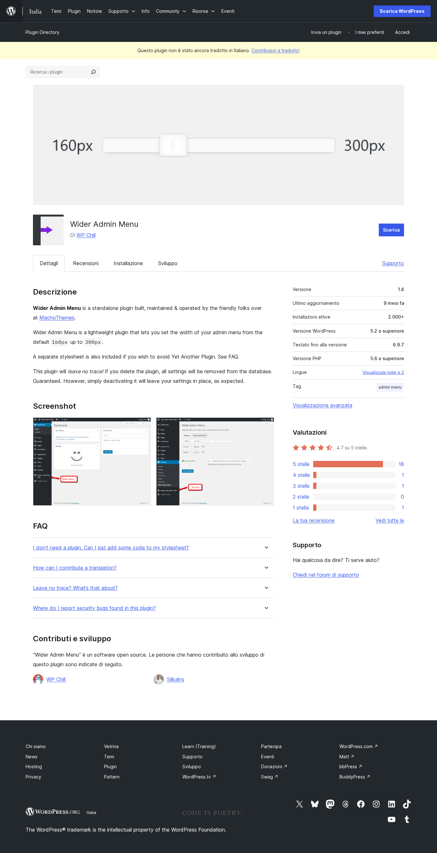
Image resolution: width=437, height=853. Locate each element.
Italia (91, 812)
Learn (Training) (199, 746)
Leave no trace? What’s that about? (75, 588)
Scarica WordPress (402, 11)
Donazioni (274, 766)
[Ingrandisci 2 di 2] (265, 426)
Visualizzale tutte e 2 (383, 372)
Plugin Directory (43, 32)
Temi (109, 756)
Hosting (34, 766)
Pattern (112, 776)
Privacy (33, 776)
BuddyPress (354, 776)
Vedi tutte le (390, 520)
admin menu (389, 387)
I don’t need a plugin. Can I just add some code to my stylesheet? (111, 548)
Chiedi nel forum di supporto (326, 575)
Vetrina (111, 746)
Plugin (110, 766)
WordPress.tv (199, 776)
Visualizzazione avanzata (322, 405)
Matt (346, 756)
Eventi (267, 756)
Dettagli (49, 263)
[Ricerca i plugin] (93, 72)
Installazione (128, 263)
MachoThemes (57, 317)
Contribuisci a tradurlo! (275, 50)
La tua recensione (314, 520)
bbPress (350, 766)
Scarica (391, 230)
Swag (269, 776)
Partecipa (271, 746)
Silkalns (175, 679)
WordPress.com (358, 746)
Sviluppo (168, 263)
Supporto (393, 263)
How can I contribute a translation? (74, 568)
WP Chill (86, 235)
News (31, 756)
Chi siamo (36, 746)
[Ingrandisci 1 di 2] (142, 426)
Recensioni (86, 263)
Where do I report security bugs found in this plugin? (94, 608)
